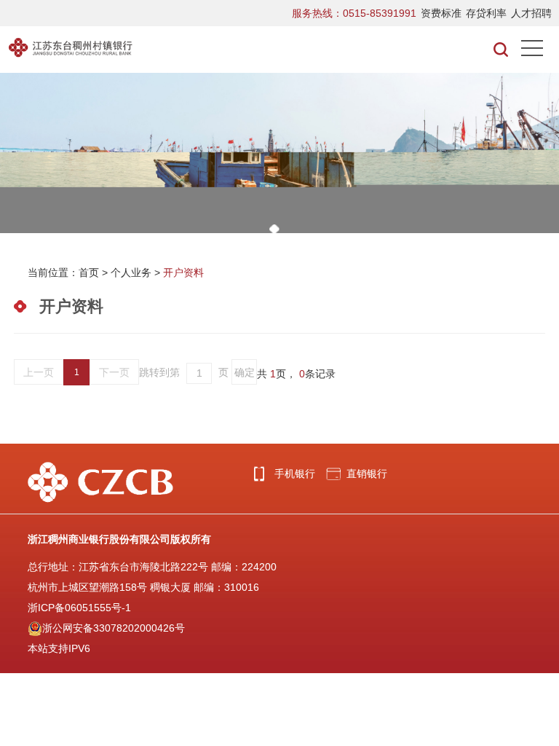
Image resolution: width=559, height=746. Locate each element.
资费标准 (441, 13)
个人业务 (131, 272)
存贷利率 (486, 13)
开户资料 (183, 272)
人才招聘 (531, 13)
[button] (274, 229)
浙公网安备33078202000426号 (113, 628)
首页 (89, 272)
